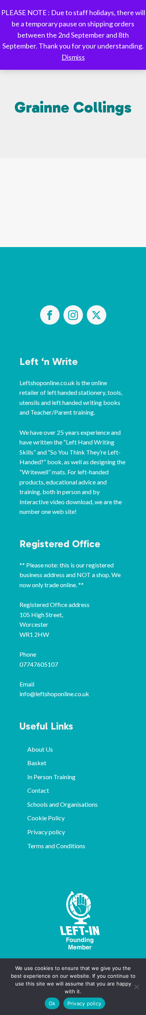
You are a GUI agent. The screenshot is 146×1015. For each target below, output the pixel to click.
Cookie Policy (46, 817)
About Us (40, 749)
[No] (136, 987)
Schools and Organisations (62, 804)
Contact (38, 790)
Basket (36, 762)
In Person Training (51, 776)
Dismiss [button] (73, 57)
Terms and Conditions (56, 845)
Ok (52, 1003)
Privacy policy (46, 831)
